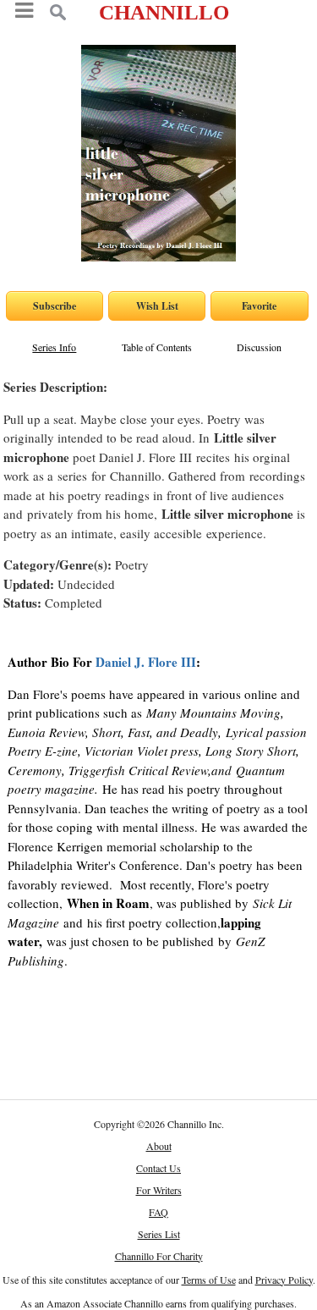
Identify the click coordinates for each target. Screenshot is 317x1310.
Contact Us (158, 1168)
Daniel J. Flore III (146, 661)
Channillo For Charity (159, 1256)
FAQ (158, 1212)
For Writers (159, 1190)
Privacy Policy (284, 1279)
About (159, 1146)
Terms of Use (209, 1279)
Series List (159, 1234)
